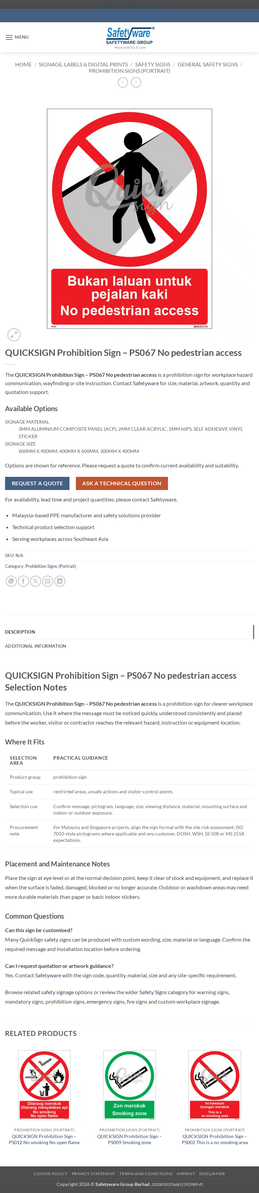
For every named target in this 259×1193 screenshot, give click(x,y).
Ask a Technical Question (121, 483)
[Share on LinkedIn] (59, 581)
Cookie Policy (50, 1173)
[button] (17, 37)
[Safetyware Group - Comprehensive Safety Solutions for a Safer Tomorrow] (129, 37)
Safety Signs (152, 64)
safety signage (57, 992)
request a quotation (147, 4)
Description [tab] (20, 632)
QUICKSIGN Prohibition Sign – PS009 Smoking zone (129, 1139)
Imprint (186, 1173)
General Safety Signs (208, 64)
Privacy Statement (93, 1173)
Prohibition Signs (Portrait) (129, 70)
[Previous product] (136, 82)
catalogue (105, 4)
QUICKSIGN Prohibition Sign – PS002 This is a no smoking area (215, 1139)
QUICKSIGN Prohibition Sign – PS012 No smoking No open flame (44, 1139)
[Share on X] (35, 581)
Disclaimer (212, 1173)
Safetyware (146, 383)
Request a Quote (37, 483)
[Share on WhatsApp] (11, 581)
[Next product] (123, 82)
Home (23, 64)
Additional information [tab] (35, 646)
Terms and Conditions (145, 1173)
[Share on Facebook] (23, 581)
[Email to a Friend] (47, 581)
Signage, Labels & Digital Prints (83, 64)
